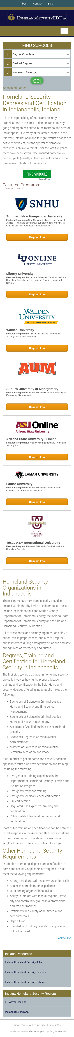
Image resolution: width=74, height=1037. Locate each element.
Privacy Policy (40, 1024)
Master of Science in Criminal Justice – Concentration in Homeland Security (35, 489)
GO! (37, 81)
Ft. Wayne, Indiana (15, 1001)
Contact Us (26, 1024)
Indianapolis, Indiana (17, 1011)
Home (16, 1024)
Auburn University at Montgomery (32, 389)
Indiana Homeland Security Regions (31, 993)
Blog (50, 3)
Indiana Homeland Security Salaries (25, 972)
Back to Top (63, 938)
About (24, 3)
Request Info (37, 237)
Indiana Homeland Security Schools (25, 982)
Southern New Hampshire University (34, 216)
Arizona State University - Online (31, 439)
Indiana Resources (18, 954)
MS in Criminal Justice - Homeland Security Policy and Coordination (33, 335)
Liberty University (20, 273)
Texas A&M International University (33, 542)
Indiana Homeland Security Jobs (23, 962)
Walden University (20, 330)
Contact (37, 3)
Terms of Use (55, 1024)
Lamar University (19, 484)
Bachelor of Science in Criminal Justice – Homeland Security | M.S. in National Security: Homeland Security (36, 280)
